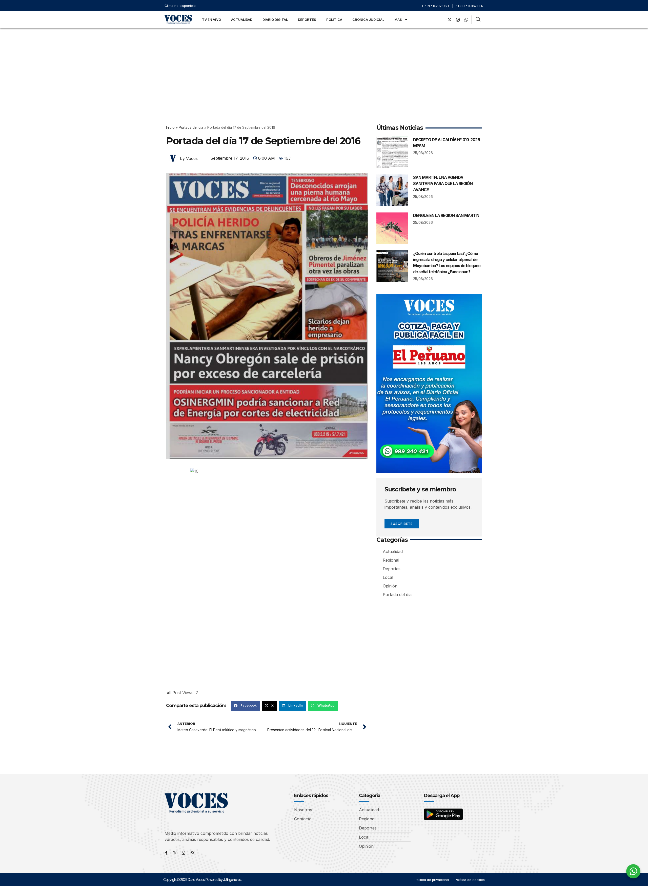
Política (334, 19)
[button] (245, 705)
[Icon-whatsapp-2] (466, 19)
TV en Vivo (211, 19)
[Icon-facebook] (166, 853)
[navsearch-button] (478, 19)
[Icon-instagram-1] (457, 19)
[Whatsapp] (192, 853)
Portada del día (191, 127)
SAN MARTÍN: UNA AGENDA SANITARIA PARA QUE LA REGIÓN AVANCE (443, 183)
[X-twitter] (449, 19)
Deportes (307, 19)
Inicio (170, 127)
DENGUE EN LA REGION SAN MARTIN (446, 215)
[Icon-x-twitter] (175, 853)
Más (398, 19)
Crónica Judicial (368, 19)
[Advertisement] (324, 66)
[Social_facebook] (441, 19)
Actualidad (241, 19)
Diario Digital (275, 19)
